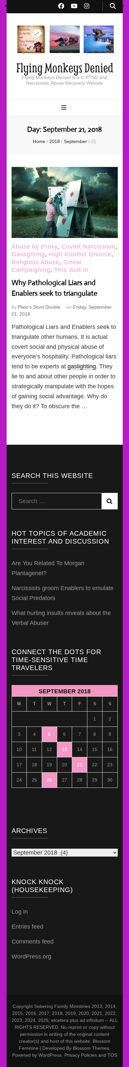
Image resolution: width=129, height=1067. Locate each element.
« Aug (6, 6)
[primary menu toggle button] (64, 108)
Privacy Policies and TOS (90, 1055)
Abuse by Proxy (35, 246)
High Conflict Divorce (80, 254)
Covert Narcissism (88, 246)
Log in (20, 911)
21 (79, 764)
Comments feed (33, 941)
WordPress (50, 1055)
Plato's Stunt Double (39, 307)
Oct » (123, 6)
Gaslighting (28, 254)
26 (49, 780)
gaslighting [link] (81, 366)
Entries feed (27, 926)
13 (64, 749)
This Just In (71, 270)
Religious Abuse (35, 262)
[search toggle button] (113, 7)
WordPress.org (31, 956)
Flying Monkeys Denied (64, 67)
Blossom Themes (91, 1048)
